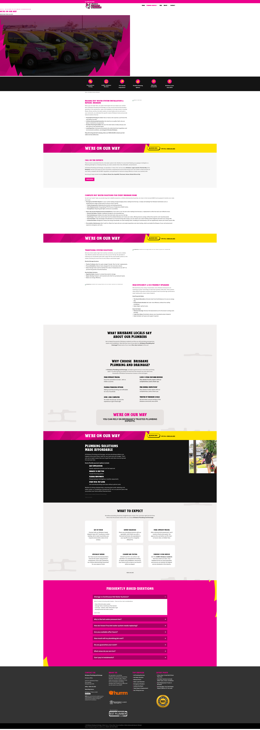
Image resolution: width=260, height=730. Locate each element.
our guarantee (100, 125)
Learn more (97, 615)
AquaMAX (116, 177)
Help (161, 6)
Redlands (87, 172)
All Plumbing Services (139, 678)
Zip (139, 177)
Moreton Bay (143, 170)
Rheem (105, 177)
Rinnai (109, 177)
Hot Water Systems (138, 680)
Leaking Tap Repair (138, 688)
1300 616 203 (9, 17)
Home (143, 6)
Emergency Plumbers (139, 686)
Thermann (122, 177)
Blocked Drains (137, 682)
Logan (133, 170)
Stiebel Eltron (133, 177)
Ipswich (137, 170)
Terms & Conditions (120, 727)
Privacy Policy (112, 727)
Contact (172, 6)
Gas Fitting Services (138, 693)
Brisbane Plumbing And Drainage (94, 727)
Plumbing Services (152, 6)
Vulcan (127, 177)
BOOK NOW (3, 17)
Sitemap (139, 727)
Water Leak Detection (139, 684)
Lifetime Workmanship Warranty (130, 727)
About (165, 6)
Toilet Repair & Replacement (140, 691)
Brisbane (128, 170)
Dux (113, 177)
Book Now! (88, 696)
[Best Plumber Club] (118, 715)
